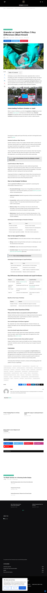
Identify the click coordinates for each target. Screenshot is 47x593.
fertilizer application (21, 367)
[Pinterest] (4, 83)
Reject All (15, 587)
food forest (18, 369)
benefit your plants (37, 190)
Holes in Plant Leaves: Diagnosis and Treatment (11, 430)
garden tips (6, 371)
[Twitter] (4, 78)
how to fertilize (35, 373)
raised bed (16, 378)
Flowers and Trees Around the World (10, 568)
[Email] (4, 86)
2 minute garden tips (8, 366)
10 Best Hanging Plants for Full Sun (11, 412)
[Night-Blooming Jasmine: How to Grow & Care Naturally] (6, 483)
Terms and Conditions (37, 584)
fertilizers (12, 369)
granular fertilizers (15, 373)
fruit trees (23, 369)
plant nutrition (6, 378)
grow (21, 373)
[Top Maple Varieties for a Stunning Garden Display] (23, 465)
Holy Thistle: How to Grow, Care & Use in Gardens (16, 505)
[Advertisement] (23, 19)
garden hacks (39, 369)
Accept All (22, 587)
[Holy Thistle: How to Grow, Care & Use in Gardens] (6, 506)
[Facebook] (4, 75)
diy (37, 366)
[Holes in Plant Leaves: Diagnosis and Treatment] (13, 423)
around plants (32, 286)
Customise (7, 587)
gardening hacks (18, 371)
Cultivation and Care (10, 8)
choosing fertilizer (26, 366)
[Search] (40, 2)
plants (12, 378)
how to (29, 373)
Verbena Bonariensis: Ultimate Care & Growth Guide (21, 493)
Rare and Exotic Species (8, 475)
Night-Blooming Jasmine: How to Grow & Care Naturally (22, 482)
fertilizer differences (38, 367)
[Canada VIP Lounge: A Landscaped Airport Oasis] (34, 406)
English (21, 5)
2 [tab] (24, 510)
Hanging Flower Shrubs (15, 487)
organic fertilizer (17, 376)
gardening (11, 371)
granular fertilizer (7, 373)
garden (13, 137)
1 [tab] (23, 510)
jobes (18, 374)
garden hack (33, 369)
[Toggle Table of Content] (20, 73)
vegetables (6, 380)
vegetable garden (36, 378)
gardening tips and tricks (33, 371)
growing (25, 373)
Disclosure (27, 584)
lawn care (22, 374)
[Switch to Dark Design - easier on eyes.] (42, 1)
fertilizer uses (6, 369)
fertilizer (14, 367)
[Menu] (5, 2)
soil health (22, 378)
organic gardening (24, 376)
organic (10, 376)
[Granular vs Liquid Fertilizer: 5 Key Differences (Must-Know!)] (23, 56)
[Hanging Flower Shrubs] (6, 489)
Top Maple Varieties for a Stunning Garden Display (17, 477)
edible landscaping (7, 367)
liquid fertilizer (28, 374)
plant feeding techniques (33, 376)
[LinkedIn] (4, 80)
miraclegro (6, 376)
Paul (7, 37)
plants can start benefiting (16, 251)
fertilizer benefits (29, 367)
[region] (15, 584)
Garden (4, 570)
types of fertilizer (28, 378)
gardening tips (25, 371)
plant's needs (18, 335)
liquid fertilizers (35, 374)
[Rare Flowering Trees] (23, 2)
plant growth (16, 112)
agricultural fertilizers (17, 366)
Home (4, 8)
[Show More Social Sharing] (29, 41)
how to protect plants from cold (10, 374)
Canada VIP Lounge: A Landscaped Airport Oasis (33, 413)
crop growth (33, 366)
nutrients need (23, 281)
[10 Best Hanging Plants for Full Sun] (13, 406)
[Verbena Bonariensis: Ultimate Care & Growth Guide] (6, 495)
